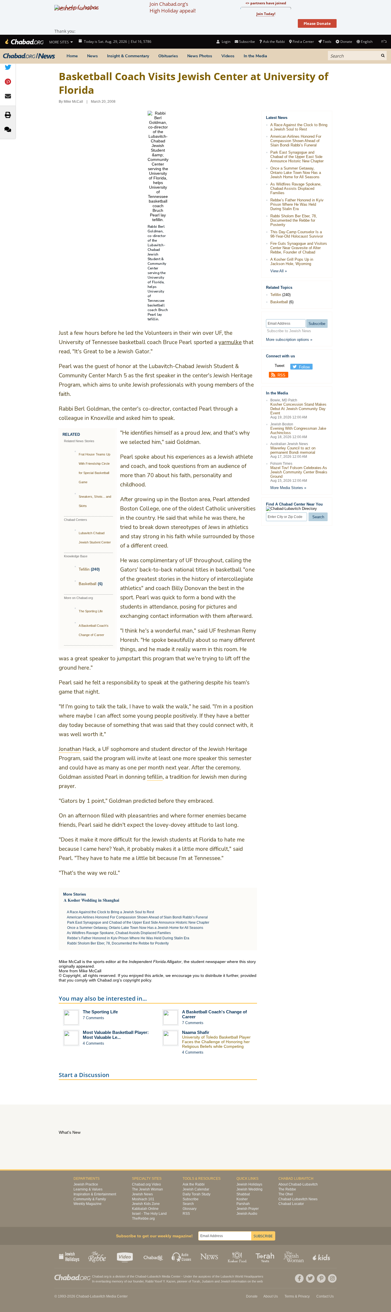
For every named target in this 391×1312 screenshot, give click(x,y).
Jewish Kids (322, 1256)
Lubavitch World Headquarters (242, 1276)
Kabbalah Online (145, 1209)
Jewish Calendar (196, 1189)
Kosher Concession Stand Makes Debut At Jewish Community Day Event (298, 408)
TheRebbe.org (143, 1219)
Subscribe (191, 1199)
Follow (304, 367)
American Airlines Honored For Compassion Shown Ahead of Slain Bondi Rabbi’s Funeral (137, 917)
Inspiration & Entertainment (95, 1194)
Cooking (237, 1256)
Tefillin (84, 569)
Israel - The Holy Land (149, 1214)
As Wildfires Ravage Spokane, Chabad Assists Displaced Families (119, 933)
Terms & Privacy (297, 1296)
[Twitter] (310, 1278)
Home (72, 56)
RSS (281, 375)
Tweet (279, 365)
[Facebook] (299, 1278)
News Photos (199, 56)
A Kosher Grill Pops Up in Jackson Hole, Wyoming (291, 261)
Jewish (225, 1281)
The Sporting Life (91, 611)
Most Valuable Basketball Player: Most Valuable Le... (116, 1035)
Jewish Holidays (249, 1184)
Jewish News (142, 1194)
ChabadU (153, 1256)
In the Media (255, 56)
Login (225, 41)
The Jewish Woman (147, 1189)
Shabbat (243, 1194)
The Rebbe (287, 1189)
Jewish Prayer (247, 1209)
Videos (227, 56)
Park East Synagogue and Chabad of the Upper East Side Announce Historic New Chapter (138, 922)
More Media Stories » (288, 488)
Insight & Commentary (128, 56)
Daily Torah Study (196, 1194)
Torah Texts (265, 1256)
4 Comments (93, 1043)
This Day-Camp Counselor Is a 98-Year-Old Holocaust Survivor (296, 234)
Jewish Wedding (249, 1189)
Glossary (190, 1209)
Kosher (242, 1199)
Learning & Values (88, 1189)
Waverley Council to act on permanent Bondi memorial (292, 450)
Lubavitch (154, 1276)
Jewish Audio (246, 1214)
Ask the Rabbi (273, 41)
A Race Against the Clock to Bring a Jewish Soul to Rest (110, 912)
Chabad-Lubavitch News (297, 1199)
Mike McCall (73, 102)
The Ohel (285, 1194)
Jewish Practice (86, 1184)
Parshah (243, 1204)
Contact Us (325, 1296)
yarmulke (230, 342)
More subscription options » (289, 339)
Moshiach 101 (143, 1199)
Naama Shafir (195, 1032)
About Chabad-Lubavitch (298, 1184)
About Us (270, 1296)
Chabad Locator (291, 1204)
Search (188, 1204)
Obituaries (168, 56)
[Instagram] (332, 1278)
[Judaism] (23, 42)
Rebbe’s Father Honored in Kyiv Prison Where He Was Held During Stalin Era (128, 938)
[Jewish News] (29, 56)
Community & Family (90, 1199)
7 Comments (93, 1018)
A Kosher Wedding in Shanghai (91, 900)
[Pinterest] (321, 1278)
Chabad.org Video (146, 1184)
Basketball (87, 584)
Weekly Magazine (88, 1204)
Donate (346, 41)
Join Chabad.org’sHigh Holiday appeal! (173, 7)
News (92, 56)
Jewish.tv (125, 1256)
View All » (278, 271)
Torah (196, 1281)
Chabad (140, 1276)
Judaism (208, 1281)
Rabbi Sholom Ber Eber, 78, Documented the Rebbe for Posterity (118, 943)
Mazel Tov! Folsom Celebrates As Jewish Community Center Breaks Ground (298, 472)
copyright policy (137, 980)
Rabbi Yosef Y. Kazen (160, 1281)
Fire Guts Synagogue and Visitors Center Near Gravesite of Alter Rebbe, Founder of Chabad (298, 247)
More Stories (74, 894)
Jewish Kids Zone (146, 1204)
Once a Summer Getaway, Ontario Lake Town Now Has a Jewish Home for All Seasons (135, 928)
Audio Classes (181, 1256)
